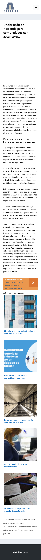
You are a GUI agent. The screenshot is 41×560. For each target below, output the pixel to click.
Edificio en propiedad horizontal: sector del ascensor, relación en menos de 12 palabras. (20, 530)
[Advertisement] (20, 63)
